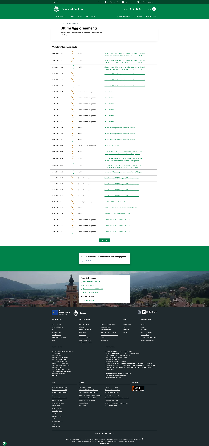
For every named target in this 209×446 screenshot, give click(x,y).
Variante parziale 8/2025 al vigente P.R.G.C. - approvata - (121, 178)
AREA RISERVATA (104, 443)
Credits (53, 419)
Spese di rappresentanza (111, 145)
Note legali (54, 413)
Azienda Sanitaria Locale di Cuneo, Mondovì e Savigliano (120, 398)
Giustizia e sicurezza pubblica (108, 324)
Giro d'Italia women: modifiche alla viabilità (117, 214)
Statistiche (54, 424)
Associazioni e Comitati (147, 340)
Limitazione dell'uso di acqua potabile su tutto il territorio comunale (124, 74)
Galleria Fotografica (146, 332)
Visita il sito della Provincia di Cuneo (88, 393)
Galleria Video (145, 335)
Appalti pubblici (83, 332)
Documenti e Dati (56, 332)
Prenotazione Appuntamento (59, 398)
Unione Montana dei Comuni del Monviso (90, 395)
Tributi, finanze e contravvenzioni (109, 335)
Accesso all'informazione (123, 16)
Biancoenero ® (111, 441)
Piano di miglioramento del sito (60, 393)
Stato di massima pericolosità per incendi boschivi (119, 128)
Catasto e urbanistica (84, 337)
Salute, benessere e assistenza (109, 332)
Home (62, 23)
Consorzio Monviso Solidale (112, 390)
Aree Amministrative (57, 327)
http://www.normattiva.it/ (112, 400)
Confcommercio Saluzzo (85, 387)
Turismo (103, 337)
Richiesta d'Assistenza (58, 403)
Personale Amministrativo (59, 337)
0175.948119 (57, 353)
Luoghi (143, 327)
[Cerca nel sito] (154, 9)
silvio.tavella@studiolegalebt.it (117, 375)
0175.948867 (58, 355)
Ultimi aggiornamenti (57, 421)
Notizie (125, 327)
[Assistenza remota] (142, 439)
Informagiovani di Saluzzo (112, 395)
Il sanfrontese (127, 324)
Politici (53, 340)
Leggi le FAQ (55, 395)
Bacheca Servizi (56, 406)
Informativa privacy (57, 411)
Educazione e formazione (85, 343)
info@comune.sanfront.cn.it (62, 363)
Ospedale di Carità (83, 403)
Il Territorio (144, 330)
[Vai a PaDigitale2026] (147, 312)
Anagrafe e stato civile (85, 330)
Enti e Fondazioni (56, 335)
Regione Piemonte (57, 2)
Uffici (53, 330)
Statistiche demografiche (112, 393)
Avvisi (125, 332)
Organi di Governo (56, 324)
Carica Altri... (104, 240)
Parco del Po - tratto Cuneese (87, 400)
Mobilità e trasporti (106, 330)
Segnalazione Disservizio (58, 400)
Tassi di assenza (109, 92)
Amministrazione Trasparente (59, 387)
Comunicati (126, 330)
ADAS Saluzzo (82, 406)
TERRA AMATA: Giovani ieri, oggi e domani (116, 403)
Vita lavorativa (105, 340)
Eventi (143, 324)
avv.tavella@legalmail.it (114, 377)
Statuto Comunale (57, 408)
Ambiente (81, 327)
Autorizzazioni (82, 335)
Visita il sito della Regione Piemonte (88, 390)
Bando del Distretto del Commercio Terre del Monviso (120, 208)
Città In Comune (136, 439)
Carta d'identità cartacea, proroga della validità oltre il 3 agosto (123, 172)
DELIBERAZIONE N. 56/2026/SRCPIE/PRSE (117, 220)
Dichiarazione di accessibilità (59, 390)
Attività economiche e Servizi (149, 337)
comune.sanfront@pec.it (61, 361)
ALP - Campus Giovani (111, 406)
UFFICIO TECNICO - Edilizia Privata (114, 202)
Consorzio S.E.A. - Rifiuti (111, 387)
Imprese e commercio (106, 327)
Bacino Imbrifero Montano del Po (87, 398)
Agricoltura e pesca (84, 324)
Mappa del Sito (56, 427)
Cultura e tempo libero (85, 340)
